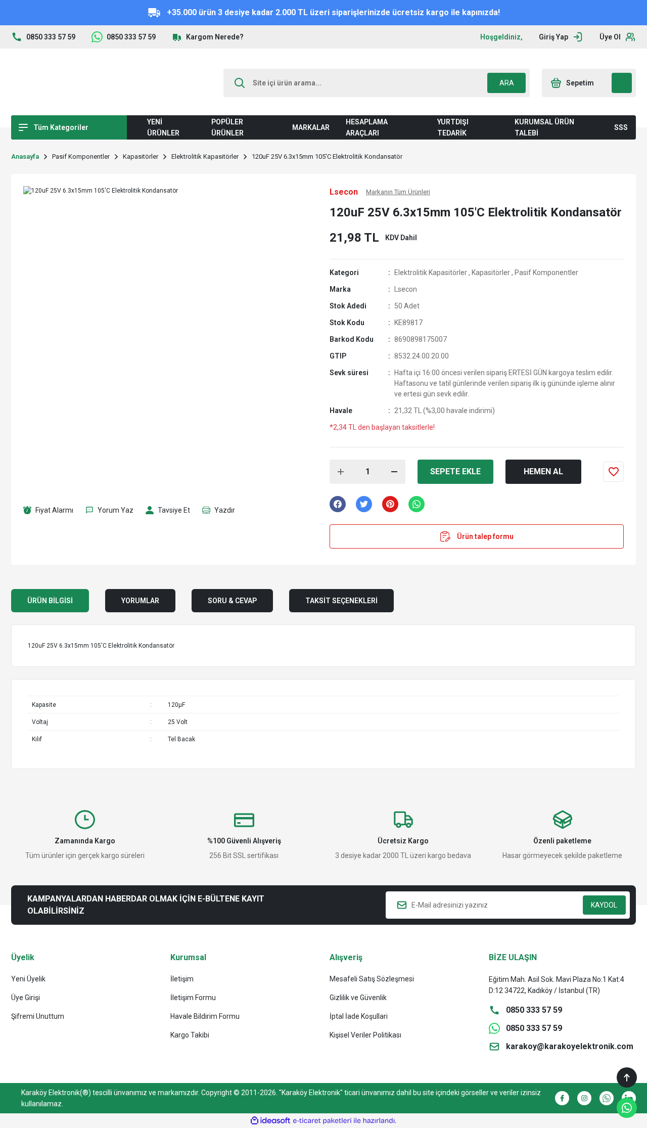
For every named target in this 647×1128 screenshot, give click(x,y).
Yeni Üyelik (28, 979)
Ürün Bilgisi (50, 601)
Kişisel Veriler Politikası (365, 1035)
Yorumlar (140, 601)
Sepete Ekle (455, 471)
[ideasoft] (270, 1120)
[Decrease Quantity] (394, 472)
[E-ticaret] (322, 1120)
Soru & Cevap (232, 601)
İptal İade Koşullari (359, 1016)
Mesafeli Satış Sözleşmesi (372, 979)
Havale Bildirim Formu (205, 1016)
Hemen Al (543, 471)
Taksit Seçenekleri (341, 601)
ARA (506, 83)
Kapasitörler (491, 272)
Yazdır (224, 510)
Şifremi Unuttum (37, 1016)
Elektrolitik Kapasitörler (430, 272)
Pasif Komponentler (546, 272)
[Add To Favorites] (614, 472)
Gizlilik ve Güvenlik (358, 998)
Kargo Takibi (189, 1035)
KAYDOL (604, 905)
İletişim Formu (193, 998)
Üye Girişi (25, 998)
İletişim (182, 979)
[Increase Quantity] (341, 472)
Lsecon (405, 289)
